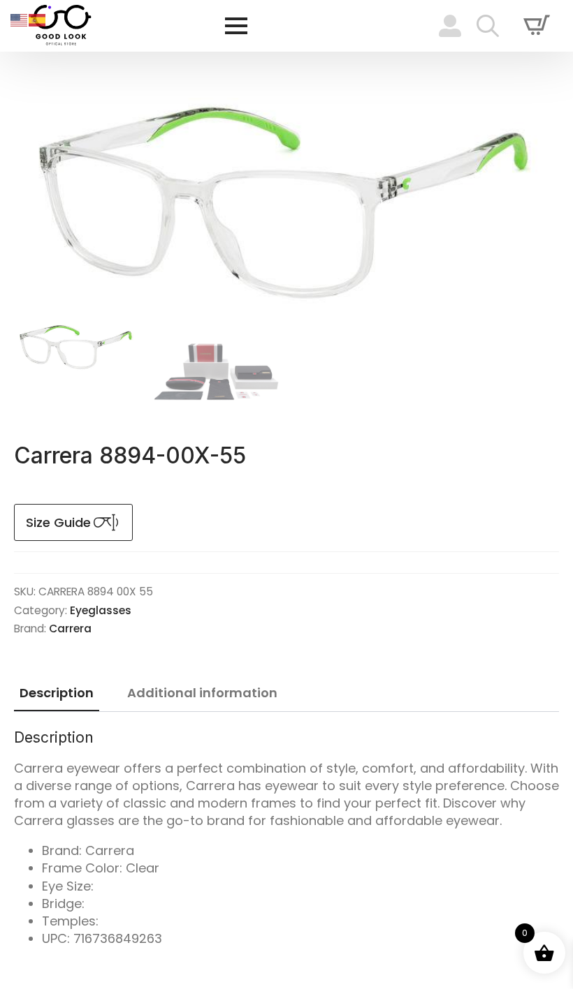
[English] (19, 19)
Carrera (70, 628)
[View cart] (536, 25)
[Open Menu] (236, 26)
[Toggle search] (488, 26)
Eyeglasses (100, 610)
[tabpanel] (286, 838)
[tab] (56, 693)
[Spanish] (38, 19)
